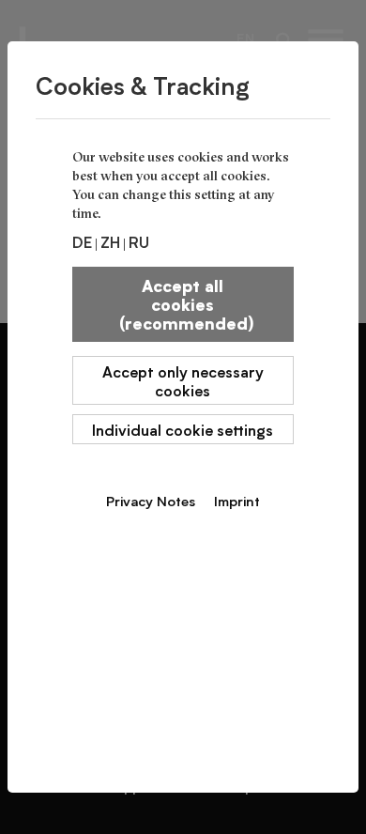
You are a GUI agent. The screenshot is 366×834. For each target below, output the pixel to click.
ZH (110, 241)
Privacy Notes (150, 500)
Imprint (237, 500)
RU (139, 241)
